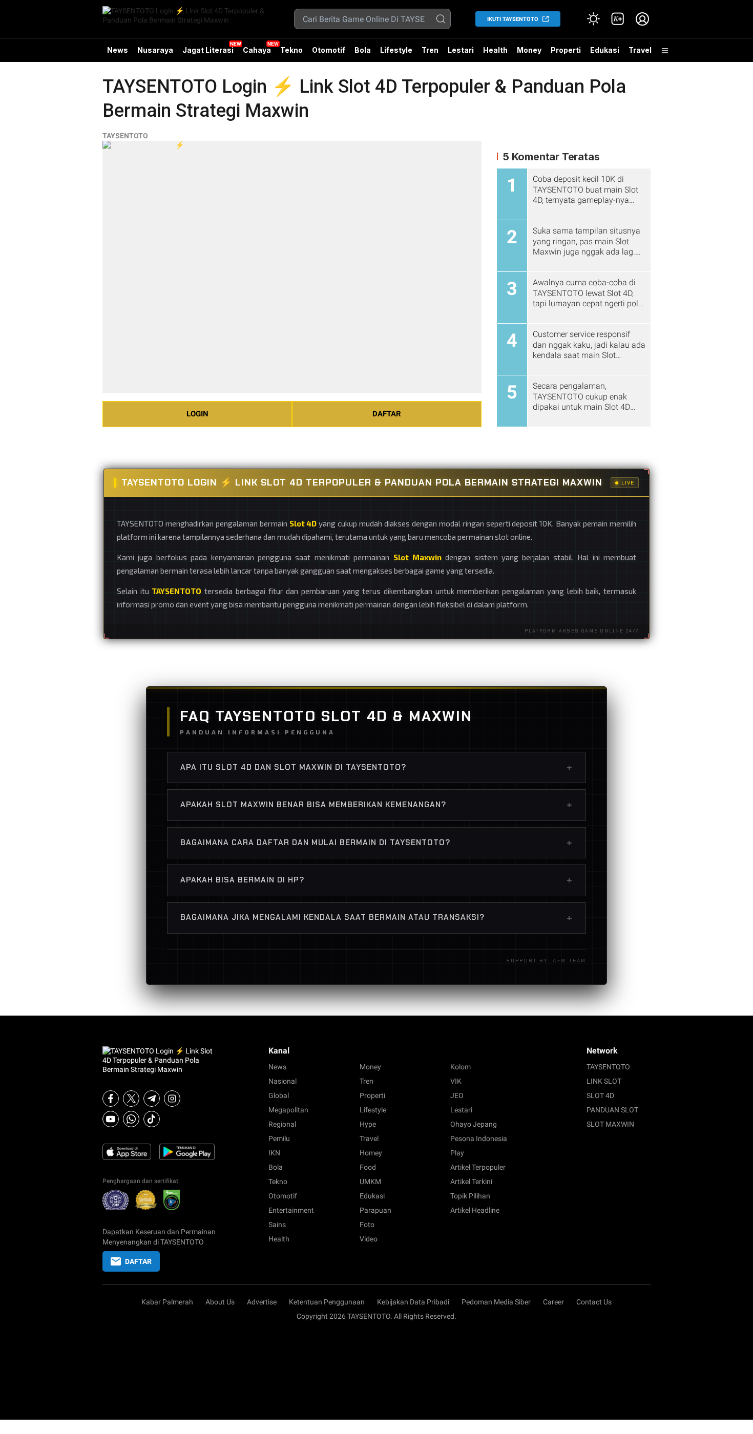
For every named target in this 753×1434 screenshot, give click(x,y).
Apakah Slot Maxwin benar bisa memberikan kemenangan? (376, 804)
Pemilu (279, 1138)
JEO (457, 1095)
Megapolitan (288, 1110)
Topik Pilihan (470, 1196)
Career (553, 1302)
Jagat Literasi (208, 50)
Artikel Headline (474, 1210)
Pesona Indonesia (478, 1138)
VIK (456, 1081)
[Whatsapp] (131, 1119)
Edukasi (604, 50)
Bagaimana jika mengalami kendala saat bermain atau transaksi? (376, 918)
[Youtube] (110, 1119)
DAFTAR (386, 413)
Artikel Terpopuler (478, 1167)
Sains (277, 1224)
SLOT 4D (600, 1095)
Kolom (460, 1067)
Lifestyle (396, 50)
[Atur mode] (593, 19)
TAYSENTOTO (125, 136)
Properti (566, 50)
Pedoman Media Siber (496, 1302)
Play (457, 1153)
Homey (371, 1153)
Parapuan (375, 1210)
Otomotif (328, 50)
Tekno (291, 50)
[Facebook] (110, 1098)
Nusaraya (155, 50)
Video (369, 1239)
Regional (282, 1124)
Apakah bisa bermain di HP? (376, 880)
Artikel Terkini (471, 1181)
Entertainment (291, 1210)
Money (529, 50)
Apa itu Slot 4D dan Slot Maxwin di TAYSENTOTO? (376, 767)
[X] (131, 1098)
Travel (640, 50)
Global (278, 1095)
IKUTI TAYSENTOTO (512, 19)
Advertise (262, 1302)
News (117, 50)
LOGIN (197, 413)
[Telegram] (151, 1098)
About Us (220, 1302)
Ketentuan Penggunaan (327, 1302)
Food (368, 1167)
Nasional (282, 1081)
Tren (430, 50)
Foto (367, 1224)
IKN (274, 1153)
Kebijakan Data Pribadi (413, 1302)
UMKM (370, 1181)
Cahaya (257, 50)
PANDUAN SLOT (612, 1110)
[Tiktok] (151, 1119)
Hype (368, 1124)
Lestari (460, 54)
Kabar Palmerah (167, 1302)
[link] (618, 19)
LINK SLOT (604, 1081)
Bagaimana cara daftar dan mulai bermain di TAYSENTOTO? (376, 842)
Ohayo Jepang (473, 1124)
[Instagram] (172, 1098)
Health (495, 50)
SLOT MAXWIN (610, 1124)
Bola (362, 50)
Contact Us (594, 1302)
